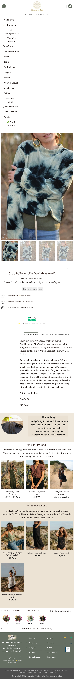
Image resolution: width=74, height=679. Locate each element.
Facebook (32, 652)
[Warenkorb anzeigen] (70, 6)
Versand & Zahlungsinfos (31, 672)
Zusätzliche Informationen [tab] (55, 335)
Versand (50, 638)
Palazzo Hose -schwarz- (37, 553)
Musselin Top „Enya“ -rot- (37, 493)
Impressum (51, 657)
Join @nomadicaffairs (60, 611)
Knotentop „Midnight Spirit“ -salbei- (12, 554)
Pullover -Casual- (42, 14)
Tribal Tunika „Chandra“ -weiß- (12, 595)
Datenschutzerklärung (39, 670)
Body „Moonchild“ (62, 553)
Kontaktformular (35, 657)
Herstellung (33, 643)
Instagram (32, 647)
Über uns (32, 638)
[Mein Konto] (64, 6)
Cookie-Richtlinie (59, 670)
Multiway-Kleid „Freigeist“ (12, 493)
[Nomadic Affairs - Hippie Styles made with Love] (37, 6)
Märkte (49, 647)
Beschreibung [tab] (31, 335)
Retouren (50, 643)
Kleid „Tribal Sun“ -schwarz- (62, 493)
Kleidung (28, 14)
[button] (4, 6)
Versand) (40, 278)
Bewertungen (52, 652)
